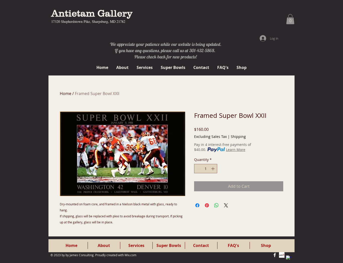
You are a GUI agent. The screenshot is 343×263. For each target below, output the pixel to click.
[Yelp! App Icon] (281, 255)
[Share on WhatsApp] (216, 205)
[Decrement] (198, 168)
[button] (290, 19)
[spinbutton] (205, 168)
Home (65, 93)
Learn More (235, 149)
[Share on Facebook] (197, 205)
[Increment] (213, 168)
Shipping (238, 136)
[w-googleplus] (289, 258)
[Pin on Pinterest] (207, 205)
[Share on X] (226, 205)
